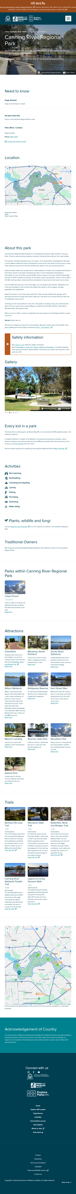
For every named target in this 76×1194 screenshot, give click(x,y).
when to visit (19, 345)
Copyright (38, 1166)
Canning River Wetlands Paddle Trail (13, 881)
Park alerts (37, 1132)
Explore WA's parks (38, 1109)
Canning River (9, 600)
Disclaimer (38, 1159)
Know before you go (38, 1121)
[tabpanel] (38, 389)
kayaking (51, 347)
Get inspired (38, 1125)
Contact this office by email (16, 142)
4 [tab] (12, 413)
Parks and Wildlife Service (37, 1170)
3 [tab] (10, 413)
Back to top (65, 1182)
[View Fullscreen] (7, 935)
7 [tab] (18, 413)
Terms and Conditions (38, 1163)
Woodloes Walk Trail (36, 824)
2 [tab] (8, 413)
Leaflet (57, 204)
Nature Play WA (59, 449)
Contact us (38, 1174)
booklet (20, 444)
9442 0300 (14, 137)
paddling (42, 347)
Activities (38, 1117)
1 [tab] (6, 413)
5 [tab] (14, 413)
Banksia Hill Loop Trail (13, 824)
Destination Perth (15, 32)
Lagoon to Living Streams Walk (36, 880)
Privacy (38, 1155)
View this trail (9, 850)
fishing (36, 347)
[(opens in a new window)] (8, 21)
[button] (7, 168)
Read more (8, 612)
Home (7, 32)
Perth (24, 32)
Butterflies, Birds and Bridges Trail (59, 824)
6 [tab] (16, 413)
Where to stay (37, 1128)
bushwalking (20, 347)
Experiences (38, 1113)
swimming (29, 347)
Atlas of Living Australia (19, 527)
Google (69, 204)
